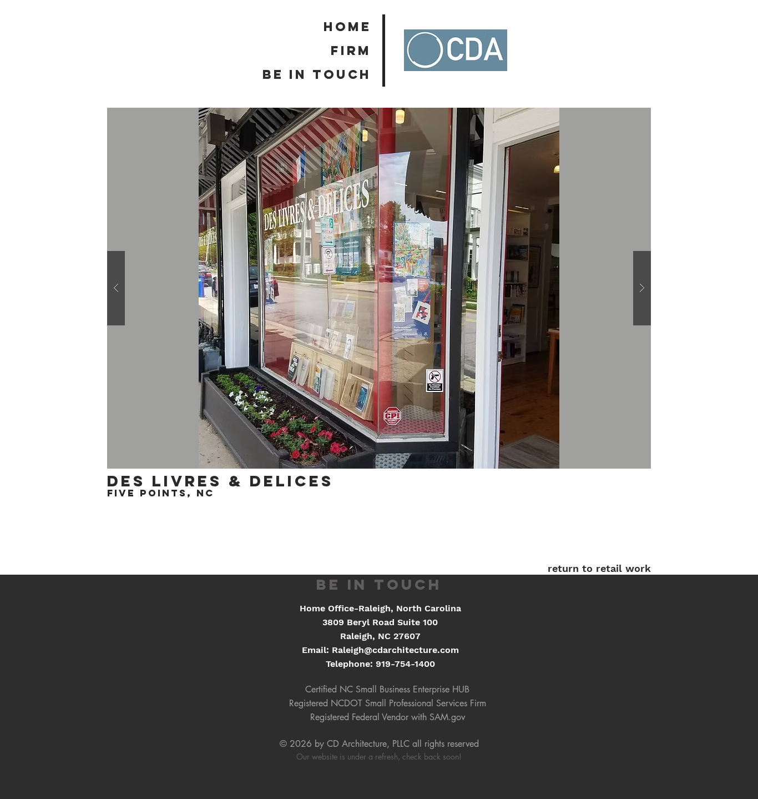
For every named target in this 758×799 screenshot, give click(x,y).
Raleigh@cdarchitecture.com (395, 650)
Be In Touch (316, 74)
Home (347, 26)
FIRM (351, 50)
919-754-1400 (405, 664)
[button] (379, 288)
